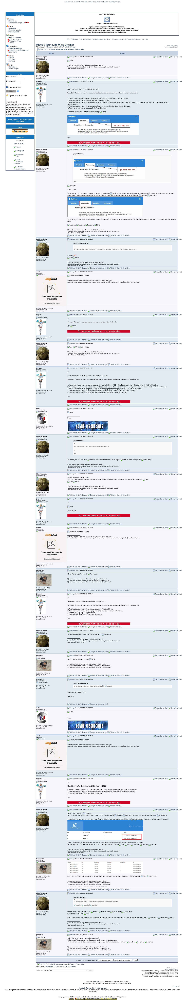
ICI (155, 815)
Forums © (176, 986)
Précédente (49, 47)
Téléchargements (114, 2)
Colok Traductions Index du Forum (62, 49)
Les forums (104, 2)
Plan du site (74, 2)
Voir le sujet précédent (171, 47)
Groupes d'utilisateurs (99, 39)
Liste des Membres (85, 39)
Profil (108, 39)
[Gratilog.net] (19, 160)
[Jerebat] (17, 156)
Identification (82, 2)
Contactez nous (101, 988)
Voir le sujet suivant (172, 45)
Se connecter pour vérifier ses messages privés (126, 39)
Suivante (73, 47)
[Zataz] (17, 146)
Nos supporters (20, 169)
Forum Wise (80, 49)
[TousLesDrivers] (20, 152)
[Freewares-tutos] (20, 165)
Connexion (145, 39)
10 (68, 47)
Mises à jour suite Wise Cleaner (55, 44)
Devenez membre (94, 2)
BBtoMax (97, 981)
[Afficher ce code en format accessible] (18, 92)
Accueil (67, 2)
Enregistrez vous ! (12, 106)
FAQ (68, 39)
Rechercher (74, 39)
